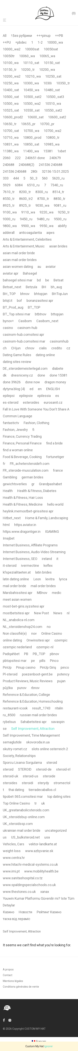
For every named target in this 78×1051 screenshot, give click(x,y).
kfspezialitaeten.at (17, 572)
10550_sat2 (53, 110)
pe (33, 661)
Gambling (10, 477)
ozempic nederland (17, 647)
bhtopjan (40, 294)
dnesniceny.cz (22, 375)
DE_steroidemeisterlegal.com (25, 368)
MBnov (42, 593)
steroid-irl (63, 769)
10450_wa (31, 90)
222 (18, 158)
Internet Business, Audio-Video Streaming (34, 552)
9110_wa (28, 212)
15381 (48, 151)
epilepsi (9, 396)
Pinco (54, 661)
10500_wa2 (32, 103)
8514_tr (58, 192)
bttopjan (57, 314)
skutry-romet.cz (15, 749)
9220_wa (46, 212)
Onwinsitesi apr (38, 640)
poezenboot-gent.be (37, 674)
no (49, 627)
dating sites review (17, 362)
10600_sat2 (57, 117)
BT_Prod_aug (13, 307)
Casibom (25, 321)
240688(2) (26, 165)
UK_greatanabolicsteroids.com (26, 810)
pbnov (54, 654)
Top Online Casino (16, 803)
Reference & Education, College (26, 695)
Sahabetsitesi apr (33, 722)
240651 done (35, 158)
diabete (57, 368)
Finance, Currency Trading (22, 436)
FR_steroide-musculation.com (25, 470)
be (47, 280)
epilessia (44, 396)
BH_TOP (9, 294)
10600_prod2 (13, 117)
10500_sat (11, 97)
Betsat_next (12, 287)
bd (39, 280)
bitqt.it (7, 301)
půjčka (8, 688)
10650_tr (9, 124)
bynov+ (8, 321)
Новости (25, 912)
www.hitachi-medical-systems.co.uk (30, 864)
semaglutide (12, 742)
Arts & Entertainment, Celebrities (27, 239)
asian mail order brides (20, 260)
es (57, 396)
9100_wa (10, 212)
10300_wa (31, 83)
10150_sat (52, 63)
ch (5, 348)
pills (42, 661)
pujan (61, 681)
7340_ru (57, 185)
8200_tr (25, 192)
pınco (65, 667)
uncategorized (56, 830)
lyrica (63, 579)
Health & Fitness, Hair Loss (23, 498)
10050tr (9, 56)
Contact (7, 975)
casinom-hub (27, 328)
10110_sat (31, 63)
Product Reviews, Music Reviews (28, 681)
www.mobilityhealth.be (41, 871)
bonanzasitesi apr (40, 301)
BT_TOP (34, 307)
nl (68, 613)
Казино (8, 912)
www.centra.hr (14, 858)
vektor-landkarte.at (43, 844)
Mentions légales (13, 980)
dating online (45, 355)
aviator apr (10, 273)
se (5, 729)
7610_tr (9, 192)
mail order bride (14, 586)
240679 (55, 158)
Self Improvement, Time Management (31, 735)
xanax (44, 892)
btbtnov (40, 314)
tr (35, 803)
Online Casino (51, 633)
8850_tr (59, 199)
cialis (43, 348)
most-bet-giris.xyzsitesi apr (23, 606)
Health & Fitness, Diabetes (36, 491)
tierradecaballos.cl (42, 790)
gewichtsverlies (15, 484)
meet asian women (17, 599)
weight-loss (12, 851)
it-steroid (9, 565)
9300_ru (9, 219)
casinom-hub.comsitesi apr (23, 334)
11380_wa (11, 151)
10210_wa (33, 76)
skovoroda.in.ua (38, 742)
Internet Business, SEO (20, 559)
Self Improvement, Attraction (33, 729)
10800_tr (52, 137)
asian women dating (18, 267)
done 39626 (12, 382)
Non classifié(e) (15, 633)
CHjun (16, 348)
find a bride (54, 443)
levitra (50, 579)
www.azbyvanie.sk (39, 851)
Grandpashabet (50, 484)
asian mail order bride (19, 253)
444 (16, 178)
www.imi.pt (11, 871)
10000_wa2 (11, 49)
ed (31, 389)
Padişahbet (11, 654)
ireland (47, 559)
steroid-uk (10, 776)
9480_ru (43, 219)
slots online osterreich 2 (50, 749)
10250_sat (53, 76)
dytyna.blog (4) (14, 389)
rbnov (35, 688)
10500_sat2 (32, 97)
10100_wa (11, 63)
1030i (47, 83)
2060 (6, 158)
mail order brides (43, 586)
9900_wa (28, 226)
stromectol (62, 783)
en (40, 389)
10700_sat (11, 131)
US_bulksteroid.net (25, 837)
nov (34, 633)
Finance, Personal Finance (22, 443)
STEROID (24, 769)
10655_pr (28, 124)
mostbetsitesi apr (16, 613)
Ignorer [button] (48, 1046)
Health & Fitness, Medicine (23, 504)
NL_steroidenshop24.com (22, 627)
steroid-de (43, 769)
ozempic (61, 640)
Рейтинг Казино (49, 912)
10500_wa (11, 103)
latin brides (43, 572)
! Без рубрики (21, 36)
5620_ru (58, 178)
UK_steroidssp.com (18, 824)
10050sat (51, 49)
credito (56, 348)
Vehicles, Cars (13, 844)
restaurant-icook (15, 708)
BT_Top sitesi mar (16, 314)
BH (44, 287)
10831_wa (11, 144)
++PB (59, 36)
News (57, 613)
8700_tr (43, 199)
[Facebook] (4, 1020)
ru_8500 (9, 715)
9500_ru (60, 219)
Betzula (31, 287)
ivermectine (30, 565)
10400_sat (11, 90)
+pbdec (21, 42)
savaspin (58, 722)
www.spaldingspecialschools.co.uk (29, 885)
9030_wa (42, 205)
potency (63, 674)
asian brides (58, 246)
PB (26, 654)
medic (56, 593)
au (39, 267)
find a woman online (18, 450)
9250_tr (64, 212)
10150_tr (9, 70)
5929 (6, 185)
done (41, 375)
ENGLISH (53, 389)
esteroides (31, 402)
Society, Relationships (19, 756)
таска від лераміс (16, 919)
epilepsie (26, 396)
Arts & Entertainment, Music (24, 246)
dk (4, 375)
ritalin (59, 708)
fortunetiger (55, 457)
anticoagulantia (30, 233)
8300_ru (41, 192)
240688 (8, 165)
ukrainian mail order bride (21, 830)
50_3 (33, 178)
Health (8, 491)
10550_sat (31, 110)
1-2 (40, 42)
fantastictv (11, 423)
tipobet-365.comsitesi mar (23, 796)
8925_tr (9, 205)
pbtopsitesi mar (15, 661)
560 (45, 178)
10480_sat (52, 90)
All (4, 36)
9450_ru (26, 219)
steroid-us (30, 776)
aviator (51, 267)
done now (32, 382)
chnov (29, 348)
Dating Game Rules (17, 355)
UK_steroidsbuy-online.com (24, 817)
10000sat (32, 49)
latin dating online (16, 579)
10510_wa (53, 103)
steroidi (27, 783)
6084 (19, 185)
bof (19, 301)
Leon (37, 579)
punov (22, 688)
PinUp (7, 667)
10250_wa (11, 83)
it (57, 559)
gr (32, 484)
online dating (12, 640)
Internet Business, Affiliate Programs (30, 545)
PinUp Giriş (48, 667)
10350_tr (63, 83)
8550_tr (9, 199)
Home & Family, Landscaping (46, 518)
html (6, 525)
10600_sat (35, 117)
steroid (51, 763)
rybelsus (9, 722)
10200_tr (28, 70)
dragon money (55, 382)
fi (33, 430)
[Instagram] (10, 1020)
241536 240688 (50, 165)
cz (68, 348)
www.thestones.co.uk (19, 892)
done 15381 (58, 375)
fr (4, 464)
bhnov (25, 294)
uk (43, 803)
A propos (8, 969)
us (5, 837)
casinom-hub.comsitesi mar (24, 341)
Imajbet (8, 538)
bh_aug (56, 287)
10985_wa (51, 144)
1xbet (61, 151)
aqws (50, 233)
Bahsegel (30, 273)
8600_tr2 (26, 199)
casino (8, 328)
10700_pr (47, 124)
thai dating (16, 790)
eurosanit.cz (53, 402)
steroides (10, 783)
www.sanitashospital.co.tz (23, 878)
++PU (7, 42)
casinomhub (59, 341)
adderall (9, 233)
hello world (55, 504)
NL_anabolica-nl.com (18, 620)
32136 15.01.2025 (55, 171)
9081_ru (60, 205)
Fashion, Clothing (36, 423)
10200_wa (47, 70)
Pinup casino (25, 667)
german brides (32, 477)
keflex (48, 565)
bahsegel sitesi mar (17, 280)
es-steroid (10, 402)
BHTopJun (60, 294)
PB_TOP (39, 654)
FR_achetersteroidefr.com (29, 464)
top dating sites (59, 796)
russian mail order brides (38, 715)
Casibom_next (47, 321)
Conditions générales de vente (21, 986)
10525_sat (11, 110)
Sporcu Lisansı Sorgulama (22, 763)
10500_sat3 (55, 97)
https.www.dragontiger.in (22, 532)
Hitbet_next (12, 518)
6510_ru (33, 185)
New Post (41, 613)
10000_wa (55, 42)
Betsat (58, 280)
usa (47, 837)
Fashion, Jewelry (15, 430)
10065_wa (47, 56)
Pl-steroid (10, 674)
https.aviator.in (25, 525)
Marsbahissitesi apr (17, 593)
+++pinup (44, 36)
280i (34, 171)
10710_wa (11, 137)
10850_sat (31, 144)
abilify (62, 226)
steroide (49, 776)
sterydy (43, 783)
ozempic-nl (44, 647)
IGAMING (52, 532)
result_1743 (41, 708)
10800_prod (32, 137)
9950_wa (46, 226)
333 (6, 178)
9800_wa (10, 226)
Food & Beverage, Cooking (22, 457)
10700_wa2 (52, 131)
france (58, 470)
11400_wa (31, 151)
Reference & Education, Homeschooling (33, 701)
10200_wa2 (11, 76)
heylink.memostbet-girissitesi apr (28, 511)
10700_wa (31, 131)
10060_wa (27, 56)
